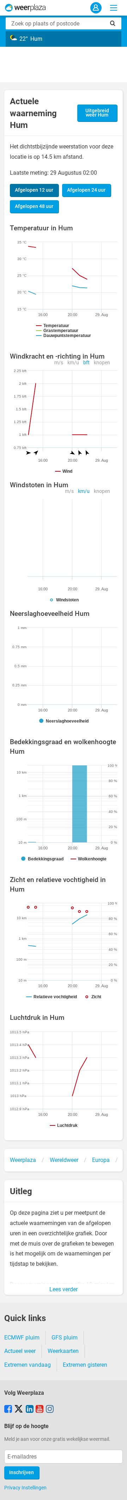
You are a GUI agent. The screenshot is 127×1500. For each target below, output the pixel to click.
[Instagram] (50, 1409)
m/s (58, 363)
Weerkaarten (63, 1351)
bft (86, 363)
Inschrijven (21, 1473)
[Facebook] (8, 1409)
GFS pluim (65, 1337)
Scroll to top (115, 1488)
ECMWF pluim (22, 1337)
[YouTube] (39, 1409)
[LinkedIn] (30, 1409)
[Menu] (113, 8)
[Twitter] (18, 1409)
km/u (73, 363)
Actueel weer (20, 1351)
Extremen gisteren (85, 1364)
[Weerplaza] (25, 8)
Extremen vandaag (27, 1364)
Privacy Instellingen (25, 1487)
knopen (102, 363)
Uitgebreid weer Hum (97, 113)
